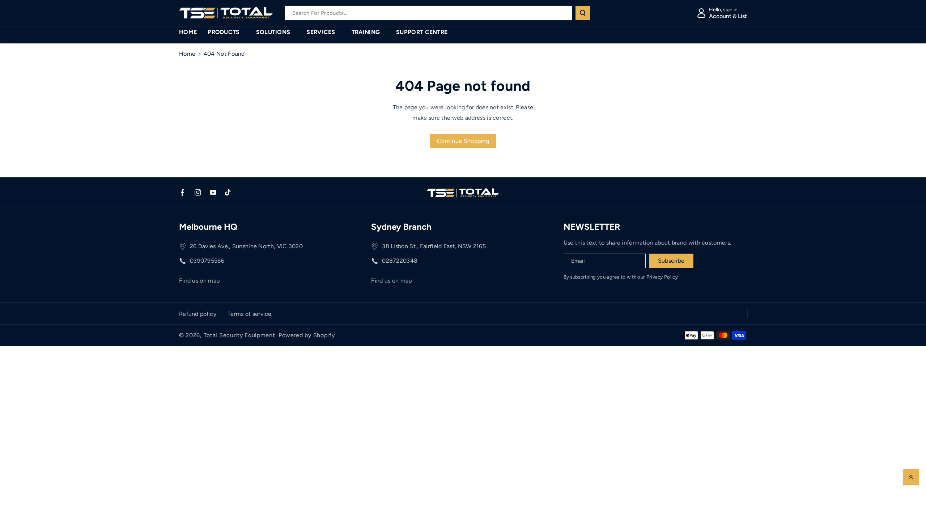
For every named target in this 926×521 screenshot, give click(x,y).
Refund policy (197, 313)
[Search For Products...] (582, 13)
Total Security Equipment (239, 335)
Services (320, 32)
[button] (226, 32)
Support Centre (421, 32)
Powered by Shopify (307, 335)
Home (187, 53)
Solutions (273, 32)
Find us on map (199, 280)
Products (223, 32)
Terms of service (250, 313)
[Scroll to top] (911, 477)
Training (366, 32)
